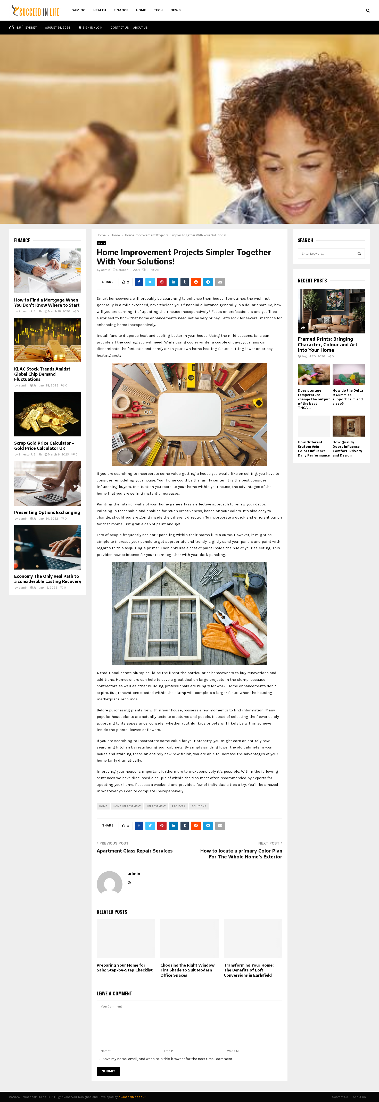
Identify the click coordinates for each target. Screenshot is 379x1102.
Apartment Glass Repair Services (134, 851)
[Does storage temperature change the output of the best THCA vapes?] (314, 374)
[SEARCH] (359, 253)
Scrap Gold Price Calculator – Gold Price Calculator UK (44, 446)
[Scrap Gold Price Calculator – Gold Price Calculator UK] (47, 414)
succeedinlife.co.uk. (133, 1097)
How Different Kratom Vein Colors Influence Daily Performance (314, 448)
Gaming (78, 10)
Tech (158, 10)
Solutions (199, 806)
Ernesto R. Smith (30, 311)
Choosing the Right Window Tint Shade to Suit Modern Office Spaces (187, 970)
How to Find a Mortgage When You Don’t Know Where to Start (47, 302)
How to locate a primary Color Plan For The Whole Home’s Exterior (241, 854)
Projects (178, 806)
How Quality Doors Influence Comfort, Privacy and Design (347, 448)
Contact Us (120, 27)
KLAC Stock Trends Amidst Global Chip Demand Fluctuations (42, 374)
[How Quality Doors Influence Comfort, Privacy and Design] (349, 426)
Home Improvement (127, 806)
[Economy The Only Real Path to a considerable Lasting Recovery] (47, 547)
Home (141, 10)
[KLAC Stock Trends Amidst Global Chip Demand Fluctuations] (47, 340)
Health (99, 10)
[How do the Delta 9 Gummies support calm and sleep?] (349, 374)
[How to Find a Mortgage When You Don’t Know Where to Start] (47, 270)
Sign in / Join (92, 27)
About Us (140, 27)
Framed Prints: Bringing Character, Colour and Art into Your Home (327, 344)
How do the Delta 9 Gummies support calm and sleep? (348, 396)
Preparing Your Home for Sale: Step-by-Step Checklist (125, 967)
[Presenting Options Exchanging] (47, 483)
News (175, 10)
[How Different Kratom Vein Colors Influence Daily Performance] (314, 426)
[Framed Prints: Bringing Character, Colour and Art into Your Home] (331, 311)
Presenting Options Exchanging (47, 512)
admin (105, 270)
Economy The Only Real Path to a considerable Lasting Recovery (47, 579)
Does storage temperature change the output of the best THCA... (314, 399)
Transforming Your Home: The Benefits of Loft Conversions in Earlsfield (249, 970)
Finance (121, 10)
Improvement (156, 806)
